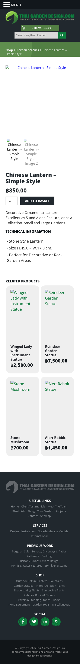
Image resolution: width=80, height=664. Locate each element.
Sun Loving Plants (53, 590)
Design (14, 531)
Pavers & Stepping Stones (34, 600)
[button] (7, 4)
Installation (28, 531)
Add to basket (37, 201)
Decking (47, 556)
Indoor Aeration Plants (50, 586)
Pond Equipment (19, 604)
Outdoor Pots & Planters (31, 581)
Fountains (56, 581)
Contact (33, 516)
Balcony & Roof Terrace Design (39, 561)
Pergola (17, 551)
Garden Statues (27, 50)
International (39, 536)
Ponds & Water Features (26, 565)
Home (15, 506)
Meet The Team (57, 506)
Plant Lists (18, 511)
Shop (9, 50)
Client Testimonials (33, 506)
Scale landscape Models (53, 531)
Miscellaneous (61, 604)
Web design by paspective (47, 653)
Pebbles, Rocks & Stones (39, 595)
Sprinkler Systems (56, 565)
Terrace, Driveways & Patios (49, 551)
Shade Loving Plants (26, 590)
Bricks (56, 600)
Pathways (33, 556)
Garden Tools (41, 604)
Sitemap (45, 516)
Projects (61, 511)
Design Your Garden (40, 511)
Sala (26, 551)
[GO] (62, 35)
